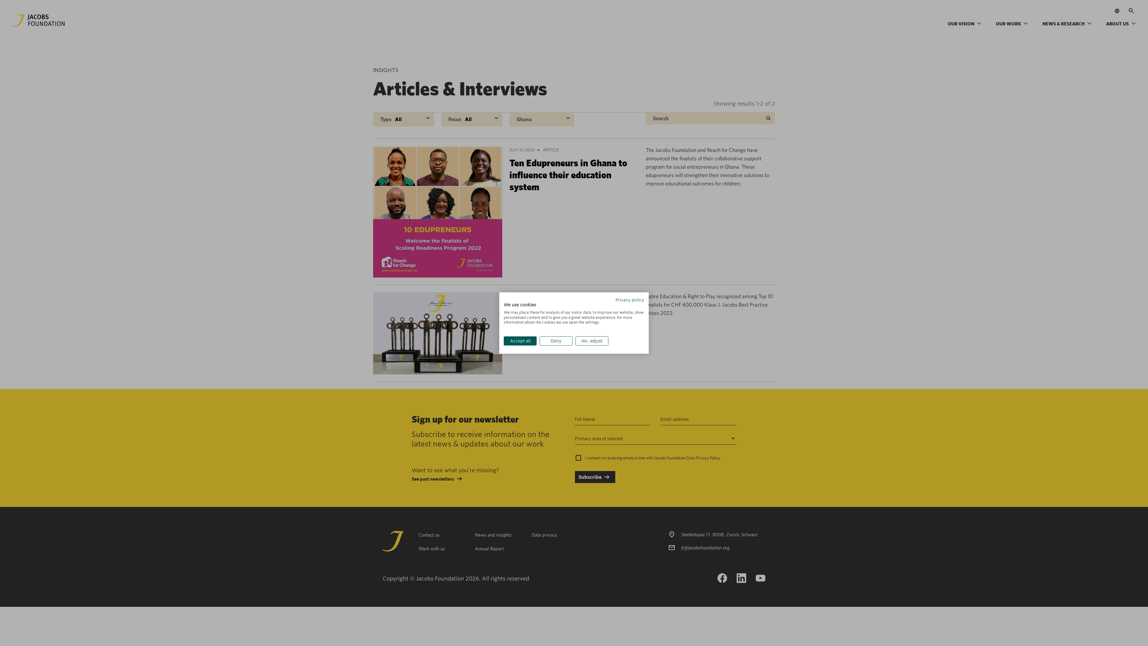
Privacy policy (630, 300)
